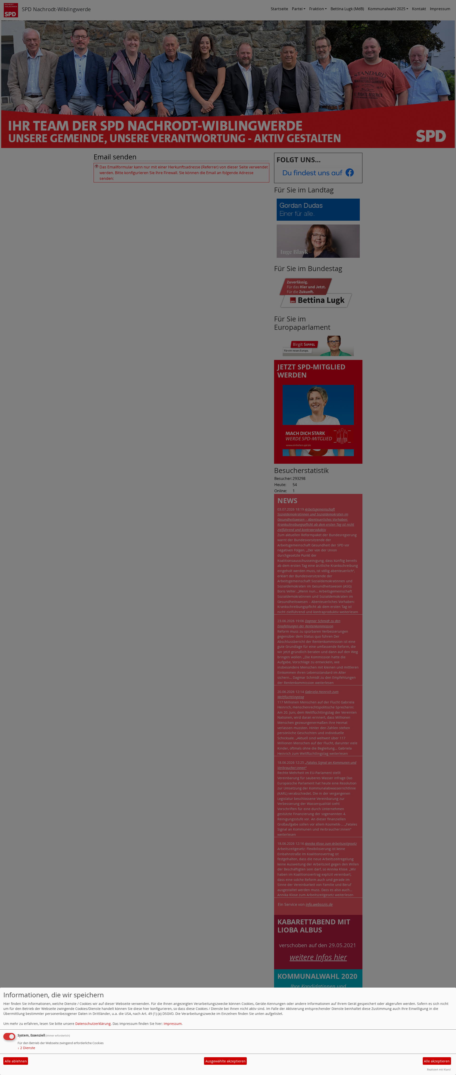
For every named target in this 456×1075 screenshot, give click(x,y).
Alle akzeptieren (437, 1061)
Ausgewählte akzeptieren (225, 1061)
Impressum (173, 1023)
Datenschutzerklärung (93, 1023)
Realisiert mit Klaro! (439, 1069)
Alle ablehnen (16, 1061)
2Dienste (26, 1048)
